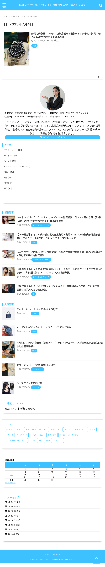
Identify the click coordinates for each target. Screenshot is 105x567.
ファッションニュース (17, 166)
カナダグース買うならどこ (16, 440)
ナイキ (67, 429)
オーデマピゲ (73, 435)
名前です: (9, 113)
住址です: (9, 116)
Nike (40, 440)
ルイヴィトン (56, 429)
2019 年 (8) (13, 534)
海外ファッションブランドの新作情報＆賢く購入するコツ (52, 4)
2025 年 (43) (14, 506)
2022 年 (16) (14, 520)
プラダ (32, 440)
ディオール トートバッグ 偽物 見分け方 (37, 309)
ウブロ (62, 435)
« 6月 (7, 482)
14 (11, 474)
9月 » (12, 482)
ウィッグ (11, 155)
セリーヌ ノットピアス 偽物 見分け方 (36, 365)
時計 (9, 172)
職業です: (54, 113)
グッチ (47, 440)
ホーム (47, 554)
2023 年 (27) (14, 515)
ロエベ (41, 435)
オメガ (33, 435)
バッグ (10, 161)
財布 (9, 183)
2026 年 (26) (14, 502)
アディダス (52, 435)
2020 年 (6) (13, 529)
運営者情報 (56, 554)
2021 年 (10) (14, 525)
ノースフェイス (79, 429)
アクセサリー (13, 150)
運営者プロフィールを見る (52, 137)
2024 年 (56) (14, 511)
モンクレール (31, 429)
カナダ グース (22, 435)
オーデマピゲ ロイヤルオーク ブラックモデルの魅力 (44, 327)
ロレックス (43, 429)
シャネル (18, 429)
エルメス (91, 429)
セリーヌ (9, 435)
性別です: (41, 113)
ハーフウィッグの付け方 (29, 383)
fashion (9, 429)
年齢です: (28, 113)
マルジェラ (58, 440)
